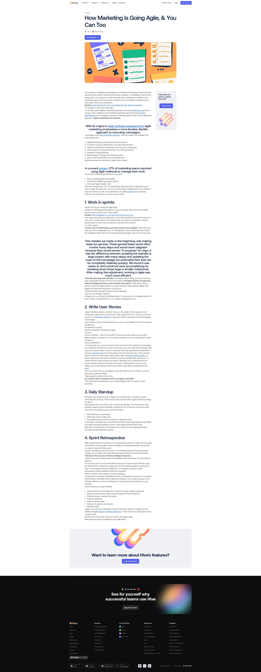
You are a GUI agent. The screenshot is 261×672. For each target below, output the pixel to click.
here (86, 368)
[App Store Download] (107, 666)
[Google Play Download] (122, 666)
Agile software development (125, 126)
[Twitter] (144, 666)
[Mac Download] (76, 666)
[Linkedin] (149, 666)
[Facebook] (139, 666)
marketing (131, 192)
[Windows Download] (91, 666)
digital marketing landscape (110, 512)
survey (103, 168)
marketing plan (138, 110)
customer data (97, 353)
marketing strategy (103, 317)
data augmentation (137, 355)
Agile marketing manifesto (110, 135)
